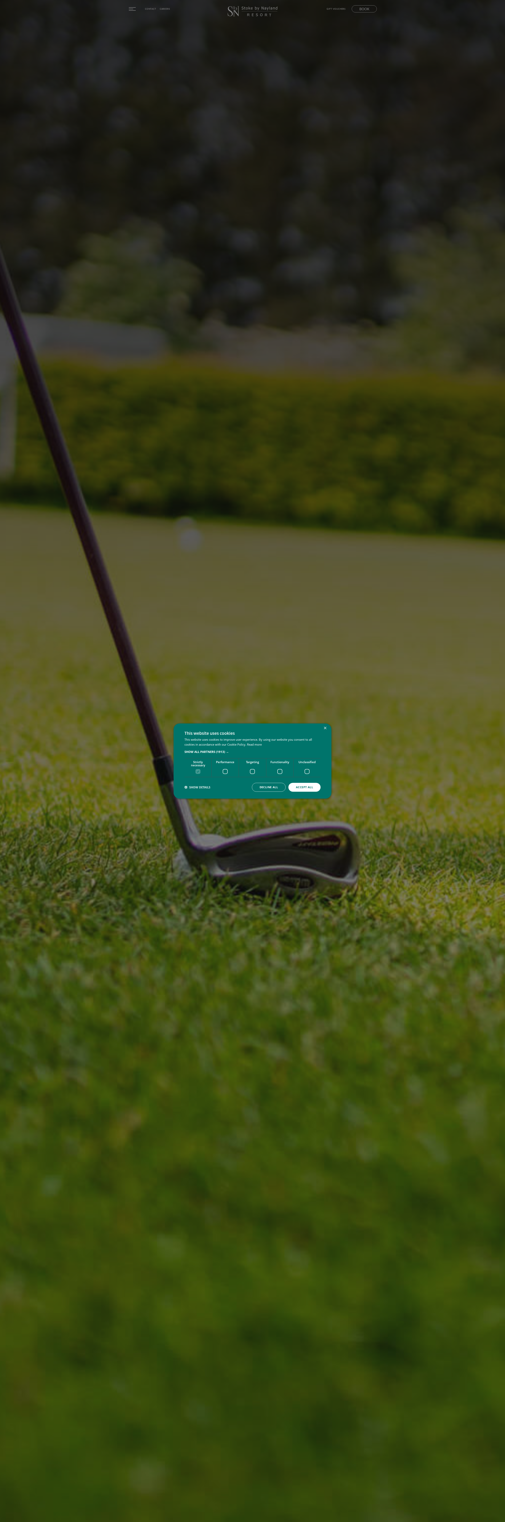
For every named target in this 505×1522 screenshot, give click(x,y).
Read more (254, 744)
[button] (252, 752)
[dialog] (252, 761)
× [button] (325, 728)
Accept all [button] (304, 787)
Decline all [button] (269, 787)
